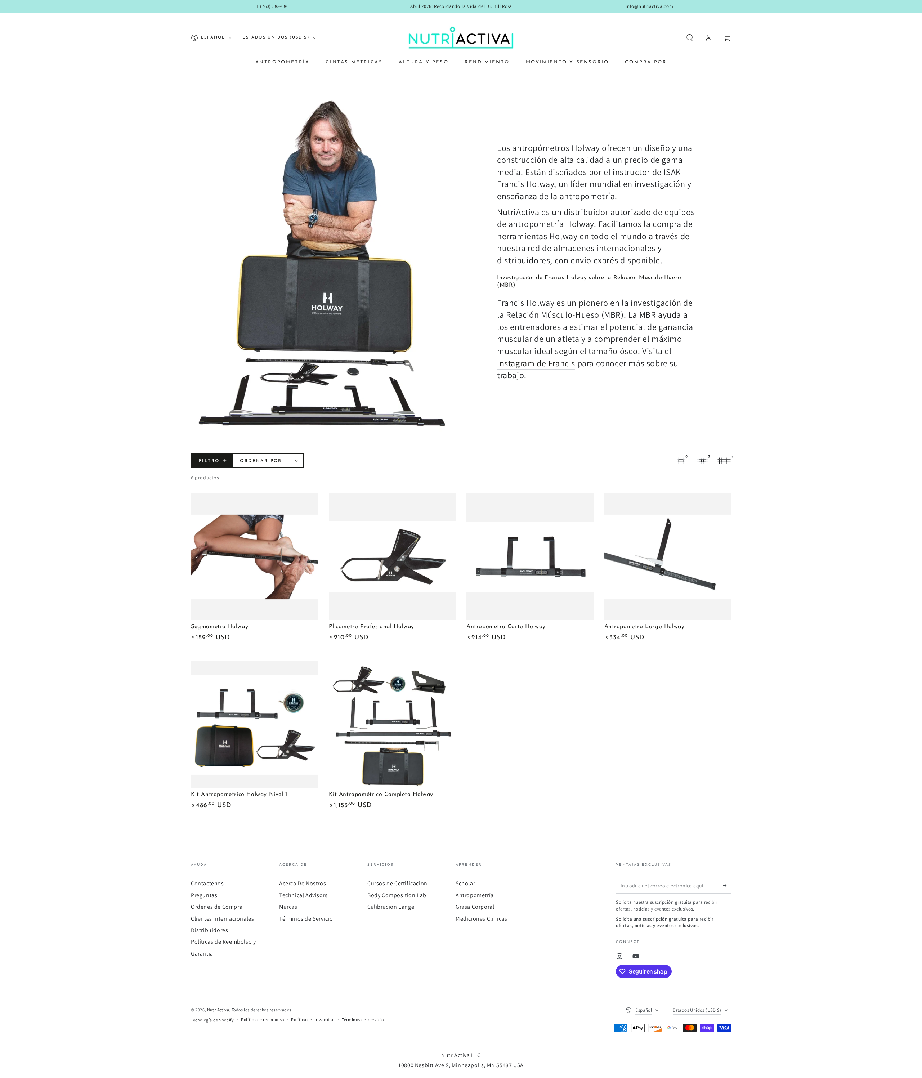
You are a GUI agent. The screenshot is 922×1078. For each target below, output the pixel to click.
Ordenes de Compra (216, 907)
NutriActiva (218, 1009)
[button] (689, 38)
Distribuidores (209, 930)
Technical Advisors (303, 895)
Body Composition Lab (396, 895)
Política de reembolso (262, 1019)
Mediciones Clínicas (481, 918)
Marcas (288, 907)
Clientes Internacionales (222, 918)
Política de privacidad (313, 1019)
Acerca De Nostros (302, 883)
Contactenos (207, 883)
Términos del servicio (363, 1019)
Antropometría (475, 895)
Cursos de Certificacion (397, 883)
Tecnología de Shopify (212, 1020)
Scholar (465, 883)
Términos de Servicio (306, 918)
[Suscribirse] (727, 885)
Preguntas (204, 895)
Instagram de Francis (536, 363)
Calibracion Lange (390, 907)
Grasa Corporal (475, 907)
